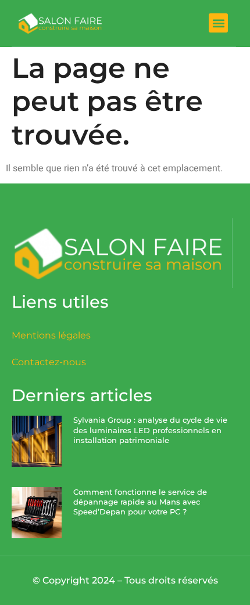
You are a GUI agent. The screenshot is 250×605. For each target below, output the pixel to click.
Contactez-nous (49, 362)
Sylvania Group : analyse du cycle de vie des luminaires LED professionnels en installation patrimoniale (150, 430)
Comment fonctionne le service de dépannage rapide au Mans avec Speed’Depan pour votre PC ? (140, 502)
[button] (218, 23)
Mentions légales (51, 335)
